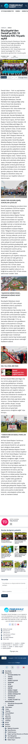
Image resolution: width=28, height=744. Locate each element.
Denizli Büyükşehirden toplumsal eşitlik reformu (20, 542)
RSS (5, 658)
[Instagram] (15, 624)
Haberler (3, 27)
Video (7, 709)
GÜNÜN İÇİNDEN (6, 648)
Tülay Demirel (14, 521)
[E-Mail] (11, 524)
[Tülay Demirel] (4, 522)
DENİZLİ (17, 11)
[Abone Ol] (22, 77)
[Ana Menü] (1, 6)
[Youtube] (18, 624)
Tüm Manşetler (6, 635)
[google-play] (14, 651)
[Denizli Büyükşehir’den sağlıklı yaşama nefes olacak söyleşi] (21, 549)
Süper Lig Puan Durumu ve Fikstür (18, 734)
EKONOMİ (15, 645)
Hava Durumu (6, 630)
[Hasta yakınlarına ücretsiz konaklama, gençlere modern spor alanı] (21, 564)
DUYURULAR (11, 696)
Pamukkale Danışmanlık (15, 703)
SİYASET (4, 646)
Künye (7, 722)
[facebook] (7, 667)
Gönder (4, 595)
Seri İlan (7, 715)
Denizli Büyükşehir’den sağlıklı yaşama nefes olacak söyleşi (20, 555)
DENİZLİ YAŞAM (19, 646)
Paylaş (4, 77)
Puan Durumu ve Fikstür (9, 634)
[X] (12, 624)
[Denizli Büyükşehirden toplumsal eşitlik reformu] (21, 536)
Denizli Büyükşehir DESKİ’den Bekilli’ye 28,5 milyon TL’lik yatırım (6, 555)
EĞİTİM (10, 646)
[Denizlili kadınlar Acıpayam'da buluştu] (7, 536)
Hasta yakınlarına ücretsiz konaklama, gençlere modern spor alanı (20, 570)
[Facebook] (10, 624)
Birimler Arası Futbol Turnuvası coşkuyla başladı (6, 570)
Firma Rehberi (9, 713)
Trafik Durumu (6, 632)
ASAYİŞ (17, 643)
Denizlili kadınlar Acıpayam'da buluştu (6, 541)
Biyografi (8, 719)
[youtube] (23, 667)
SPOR (21, 645)
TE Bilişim (17, 662)
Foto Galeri (8, 707)
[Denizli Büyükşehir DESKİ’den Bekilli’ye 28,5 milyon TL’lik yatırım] (7, 549)
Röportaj (8, 717)
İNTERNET (11, 705)
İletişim (7, 724)
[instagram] (18, 667)
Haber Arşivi (6, 639)
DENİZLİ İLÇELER (6, 645)
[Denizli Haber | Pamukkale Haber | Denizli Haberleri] (13, 6)
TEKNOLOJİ (11, 698)
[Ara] (26, 6)
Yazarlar (7, 711)
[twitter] (12, 667)
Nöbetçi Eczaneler (7, 629)
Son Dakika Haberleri (8, 637)
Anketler (8, 720)
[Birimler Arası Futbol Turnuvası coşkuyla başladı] (7, 564)
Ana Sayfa (8, 671)
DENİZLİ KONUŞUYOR (14, 694)
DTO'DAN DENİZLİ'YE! (7, 11)
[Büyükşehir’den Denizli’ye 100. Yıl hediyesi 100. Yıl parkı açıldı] (14, 67)
